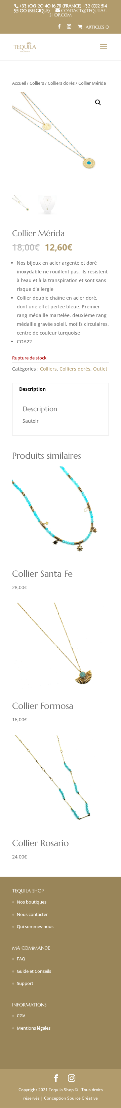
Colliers (37, 83)
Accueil (19, 83)
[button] (98, 103)
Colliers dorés (61, 83)
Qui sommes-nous (35, 926)
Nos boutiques (31, 902)
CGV (21, 1016)
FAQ (21, 959)
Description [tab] (32, 389)
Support (25, 983)
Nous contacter (32, 914)
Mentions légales (33, 1028)
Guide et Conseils (34, 971)
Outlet (100, 369)
